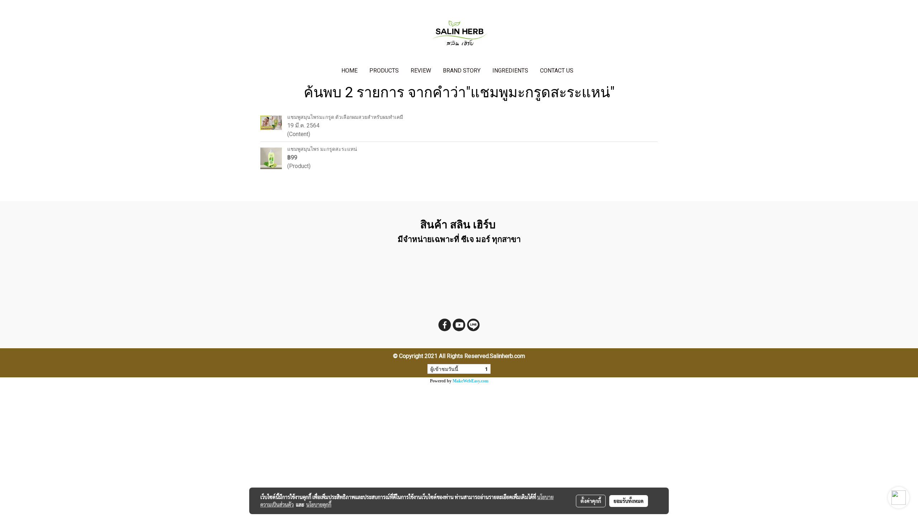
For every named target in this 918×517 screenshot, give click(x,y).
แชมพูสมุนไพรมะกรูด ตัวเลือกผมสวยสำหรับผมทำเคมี (345, 117)
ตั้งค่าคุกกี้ (591, 501)
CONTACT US (556, 70)
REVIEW (421, 70)
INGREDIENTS (510, 70)
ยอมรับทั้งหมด (629, 501)
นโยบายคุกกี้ (318, 504)
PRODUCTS (384, 70)
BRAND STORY (462, 70)
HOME (349, 70)
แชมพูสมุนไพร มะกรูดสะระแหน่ (322, 149)
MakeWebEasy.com (470, 380)
